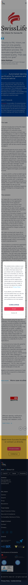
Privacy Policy (17, 287)
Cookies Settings (16, 581)
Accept (14, 309)
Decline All (14, 313)
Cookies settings (14, 304)
